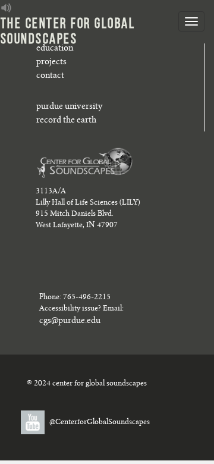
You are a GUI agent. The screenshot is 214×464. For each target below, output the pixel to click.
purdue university (69, 107)
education (54, 49)
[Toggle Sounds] (6, 8)
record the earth (66, 121)
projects (51, 62)
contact (50, 76)
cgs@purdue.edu (69, 321)
